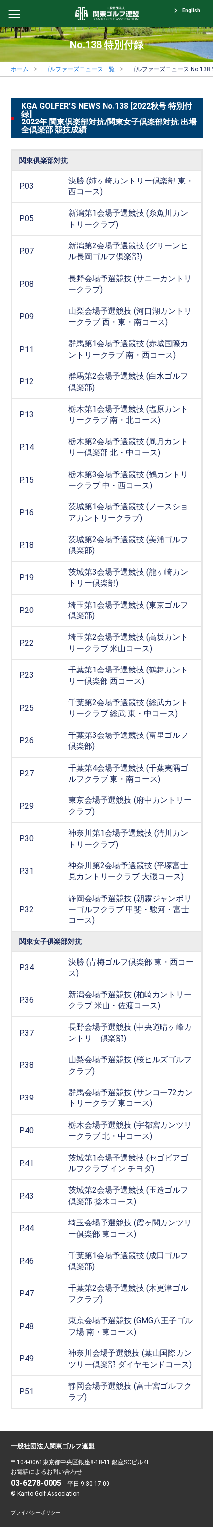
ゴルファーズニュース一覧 (79, 69)
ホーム (20, 69)
